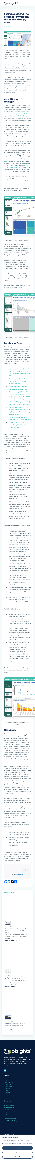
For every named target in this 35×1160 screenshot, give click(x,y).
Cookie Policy (7, 1114)
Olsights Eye (9, 1082)
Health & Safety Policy (9, 1111)
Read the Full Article (11, 940)
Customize (17, 1152)
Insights (7, 1088)
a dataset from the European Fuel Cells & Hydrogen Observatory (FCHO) (16, 114)
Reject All (17, 1156)
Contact (7, 1092)
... (13, 938)
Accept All (17, 1148)
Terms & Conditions (9, 1107)
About (7, 1090)
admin (20, 875)
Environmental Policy (9, 1105)
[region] (17, 1147)
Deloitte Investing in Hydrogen (18, 386)
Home (7, 1080)
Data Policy (6, 1113)
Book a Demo (10, 1120)
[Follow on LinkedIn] (5, 1070)
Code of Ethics (7, 1109)
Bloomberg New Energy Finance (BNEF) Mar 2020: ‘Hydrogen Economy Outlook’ (19, 381)
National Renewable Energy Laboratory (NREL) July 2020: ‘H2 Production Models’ (19, 425)
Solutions (8, 1084)
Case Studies (9, 1086)
